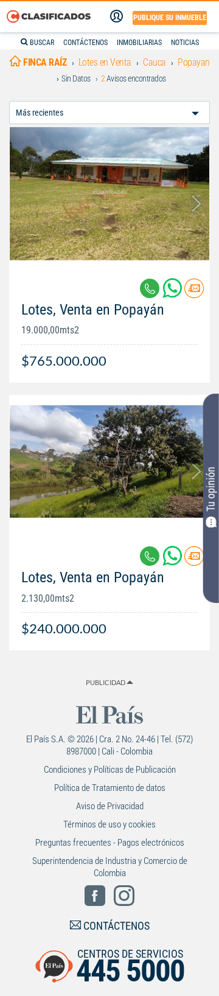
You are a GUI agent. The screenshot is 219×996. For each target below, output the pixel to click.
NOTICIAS (185, 42)
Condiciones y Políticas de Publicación (110, 769)
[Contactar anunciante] (194, 293)
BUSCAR (41, 42)
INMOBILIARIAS (139, 42)
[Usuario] (116, 16)
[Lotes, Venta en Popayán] (109, 193)
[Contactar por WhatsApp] (173, 293)
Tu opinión (210, 489)
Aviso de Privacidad (110, 806)
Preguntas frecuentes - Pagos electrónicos (109, 842)
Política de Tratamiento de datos (109, 787)
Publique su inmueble (169, 17)
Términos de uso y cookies (109, 824)
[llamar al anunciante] (149, 288)
